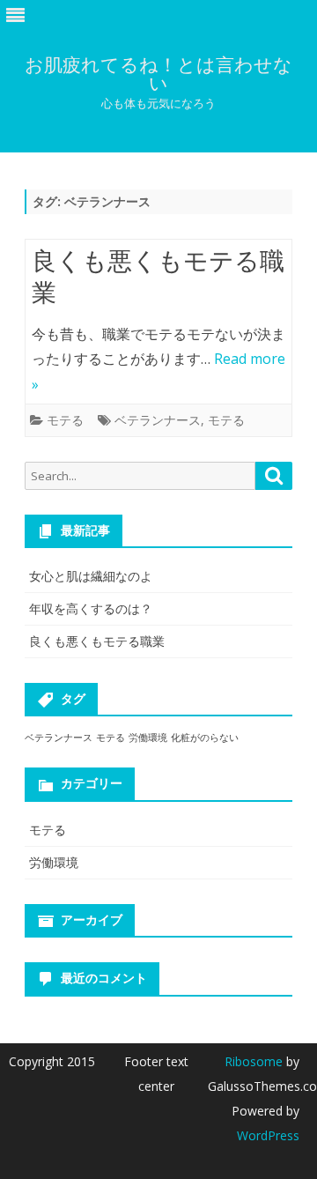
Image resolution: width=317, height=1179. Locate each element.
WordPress (268, 1135)
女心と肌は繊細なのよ (90, 575)
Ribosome (254, 1061)
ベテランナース (157, 420)
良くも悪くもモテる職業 (158, 275)
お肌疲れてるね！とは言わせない (158, 74)
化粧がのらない (205, 737)
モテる (65, 420)
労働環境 (148, 737)
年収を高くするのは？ (90, 608)
